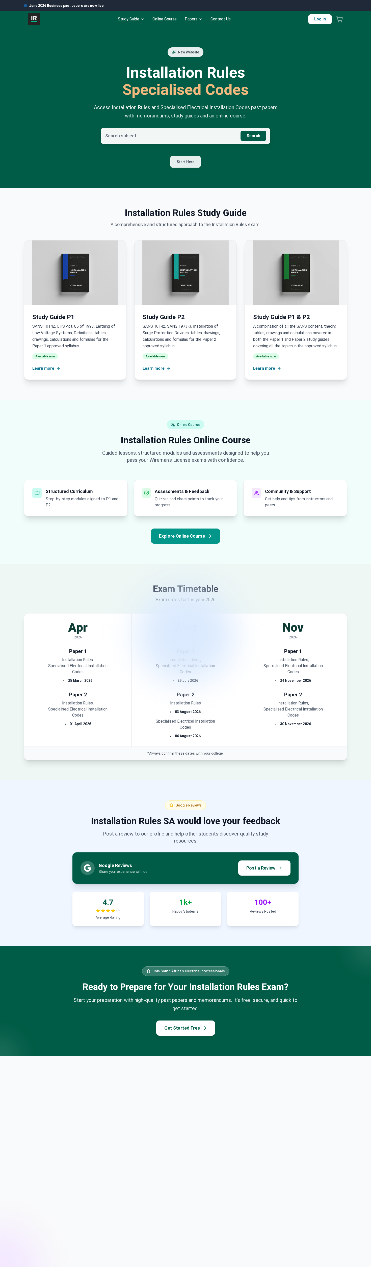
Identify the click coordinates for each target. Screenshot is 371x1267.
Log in (320, 19)
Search (253, 135)
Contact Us (220, 19)
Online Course (164, 19)
